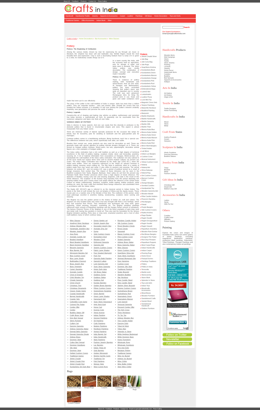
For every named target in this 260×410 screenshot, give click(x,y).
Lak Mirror (145, 151)
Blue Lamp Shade (77, 258)
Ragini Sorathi (147, 218)
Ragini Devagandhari (149, 221)
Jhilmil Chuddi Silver (149, 56)
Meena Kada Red (148, 143)
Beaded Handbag (76, 240)
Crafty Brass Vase (76, 315)
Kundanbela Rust (148, 83)
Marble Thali (146, 127)
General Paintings (100, 318)
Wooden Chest (99, 240)
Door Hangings (123, 261)
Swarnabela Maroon (125, 299)
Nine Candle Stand (125, 283)
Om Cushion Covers (149, 176)
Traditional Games (72, 20)
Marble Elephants (148, 116)
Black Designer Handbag (79, 245)
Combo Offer (74, 307)
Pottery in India (147, 267)
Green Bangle (99, 294)
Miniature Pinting (124, 351)
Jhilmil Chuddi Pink (77, 361)
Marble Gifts (146, 124)
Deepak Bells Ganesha (78, 332)
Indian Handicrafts (148, 248)
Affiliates (167, 219)
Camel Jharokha (76, 269)
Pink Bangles (146, 202)
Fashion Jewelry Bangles (103, 342)
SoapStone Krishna (149, 67)
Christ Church (75, 283)
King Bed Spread (76, 318)
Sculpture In (169, 147)
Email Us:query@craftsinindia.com (140, 409)
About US (67, 1)
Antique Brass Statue (126, 242)
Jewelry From (170, 162)
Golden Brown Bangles (102, 286)
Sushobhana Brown (125, 291)
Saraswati (121, 231)
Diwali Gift (168, 187)
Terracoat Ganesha (125, 305)
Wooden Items (169, 55)
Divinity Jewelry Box (101, 223)
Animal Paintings (100, 332)
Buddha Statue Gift (77, 313)
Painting (167, 65)
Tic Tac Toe (122, 315)
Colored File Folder (77, 305)
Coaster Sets (75, 299)
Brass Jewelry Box (77, 264)
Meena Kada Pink (148, 140)
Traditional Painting (125, 269)
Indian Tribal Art (100, 348)
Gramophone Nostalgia (102, 291)
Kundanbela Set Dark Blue (80, 367)
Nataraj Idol (146, 167)
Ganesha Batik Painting (103, 258)
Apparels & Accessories (109, 16)
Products (84, 1)
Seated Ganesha (124, 240)
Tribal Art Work (123, 326)
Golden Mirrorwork (101, 353)
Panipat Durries (147, 259)
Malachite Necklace (149, 108)
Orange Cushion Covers (127, 288)
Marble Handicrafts (148, 119)
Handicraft (69, 16)
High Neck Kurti (100, 305)
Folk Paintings (99, 361)
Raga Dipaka (146, 215)
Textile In (167, 103)
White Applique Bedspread (128, 334)
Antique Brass (75, 337)
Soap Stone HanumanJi (103, 302)
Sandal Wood (147, 301)
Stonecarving (146, 275)
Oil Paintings (98, 321)
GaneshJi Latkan (100, 261)
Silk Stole (73, 348)
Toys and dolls (147, 283)
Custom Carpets (74, 403)
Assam (166, 139)
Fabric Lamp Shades (102, 250)
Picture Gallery (169, 221)
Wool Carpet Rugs (101, 367)
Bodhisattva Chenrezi (78, 261)
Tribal (166, 168)
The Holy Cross (123, 310)
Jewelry (95, 16)
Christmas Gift (169, 185)
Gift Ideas (148, 16)
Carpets (104, 388)
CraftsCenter (168, 217)
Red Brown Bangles (149, 234)
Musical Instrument (148, 159)
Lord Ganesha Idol (101, 264)
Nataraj (144, 165)
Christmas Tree (75, 286)
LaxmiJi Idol (146, 92)
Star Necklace (123, 277)
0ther (110, 20)
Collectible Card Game (78, 302)
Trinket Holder (147, 148)
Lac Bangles (98, 345)
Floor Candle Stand (125, 280)
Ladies (166, 200)
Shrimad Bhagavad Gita (127, 258)
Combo (72, 310)
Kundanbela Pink (148, 81)
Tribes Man (122, 329)
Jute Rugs (145, 65)
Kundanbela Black (148, 70)
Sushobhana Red (124, 294)
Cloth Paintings (99, 323)
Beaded (167, 170)
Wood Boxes (146, 293)
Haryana (167, 141)
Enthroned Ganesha (101, 242)
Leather (130, 16)
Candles (167, 74)
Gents (166, 202)
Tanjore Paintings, (148, 105)
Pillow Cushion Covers (102, 288)
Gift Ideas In (169, 179)
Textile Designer (170, 109)
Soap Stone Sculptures (126, 256)
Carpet (122, 16)
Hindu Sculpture (170, 152)
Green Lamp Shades (102, 296)
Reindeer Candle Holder (127, 221)
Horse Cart (98, 307)
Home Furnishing (124, 340)
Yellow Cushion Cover (150, 162)
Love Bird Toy (147, 100)
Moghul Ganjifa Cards (102, 356)
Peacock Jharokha (148, 199)
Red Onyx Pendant (148, 240)
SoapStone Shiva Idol (126, 253)
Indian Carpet (147, 250)
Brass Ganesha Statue (126, 245)
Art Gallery (168, 93)
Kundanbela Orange (149, 78)
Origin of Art (168, 97)
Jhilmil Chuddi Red (77, 364)
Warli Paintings (99, 340)
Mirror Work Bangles (149, 146)
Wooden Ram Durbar (149, 232)
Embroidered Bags (148, 89)
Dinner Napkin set (101, 221)
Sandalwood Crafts (149, 298)
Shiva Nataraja (147, 170)
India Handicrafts (100, 337)
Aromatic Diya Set (100, 229)
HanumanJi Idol (100, 299)
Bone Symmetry (76, 267)
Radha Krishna (147, 213)
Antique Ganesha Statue (79, 329)
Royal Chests (123, 229)
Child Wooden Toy (77, 277)
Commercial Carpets (119, 389)
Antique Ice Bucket (125, 359)
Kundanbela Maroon (149, 75)
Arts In (166, 87)
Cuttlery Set (74, 323)
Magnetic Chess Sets (149, 102)
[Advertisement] (113, 30)
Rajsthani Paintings (101, 329)
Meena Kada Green (149, 135)
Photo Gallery (102, 1)
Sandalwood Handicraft (146, 305)
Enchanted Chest (100, 237)
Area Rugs (74, 234)
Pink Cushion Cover (125, 237)
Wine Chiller (122, 361)
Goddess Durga (100, 275)
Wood (166, 122)
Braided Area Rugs (74, 388)
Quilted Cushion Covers (79, 353)
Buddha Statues (170, 156)
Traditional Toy (99, 359)
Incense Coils (99, 310)
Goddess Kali (99, 280)
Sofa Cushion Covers (102, 234)
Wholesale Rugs (124, 342)
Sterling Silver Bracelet (126, 286)
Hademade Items (170, 72)
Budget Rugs (89, 388)
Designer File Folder (149, 237)
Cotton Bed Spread (77, 342)
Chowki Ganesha (76, 280)
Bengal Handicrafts (77, 296)
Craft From (168, 131)
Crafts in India (72, 39)
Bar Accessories (101, 39)
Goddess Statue (100, 277)
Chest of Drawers (76, 275)
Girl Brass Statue (100, 272)
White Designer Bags (126, 337)
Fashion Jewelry (170, 173)
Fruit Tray (97, 256)
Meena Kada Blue (148, 129)
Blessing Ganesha (77, 248)
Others (166, 210)
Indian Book (101, 20)
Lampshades (146, 94)
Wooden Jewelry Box (78, 231)
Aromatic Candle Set (78, 237)
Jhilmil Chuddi (75, 359)
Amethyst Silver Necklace (79, 223)
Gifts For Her (168, 204)
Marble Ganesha (148, 121)
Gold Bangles (99, 351)
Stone (166, 124)
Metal (166, 126)
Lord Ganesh (122, 302)
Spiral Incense (99, 313)
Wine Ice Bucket (124, 356)
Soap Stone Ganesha (102, 267)
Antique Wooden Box (78, 226)
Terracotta (145, 269)
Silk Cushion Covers (125, 223)
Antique (167, 82)
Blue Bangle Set (76, 250)
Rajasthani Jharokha (149, 229)
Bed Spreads (169, 78)
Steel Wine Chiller (124, 367)
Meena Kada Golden (149, 132)
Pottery (144, 264)
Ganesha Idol (99, 245)
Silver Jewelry (169, 63)
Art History (168, 95)
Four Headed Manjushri (103, 253)
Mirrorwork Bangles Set (79, 253)
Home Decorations (86, 39)
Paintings (139, 16)
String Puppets (75, 321)
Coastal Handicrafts (77, 294)
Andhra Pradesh (170, 137)
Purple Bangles (147, 207)
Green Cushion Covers (126, 250)
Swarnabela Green (125, 296)
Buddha (167, 76)
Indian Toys (146, 286)
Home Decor (146, 256)
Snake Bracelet (123, 272)
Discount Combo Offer (126, 307)
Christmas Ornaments (78, 288)
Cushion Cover (123, 264)
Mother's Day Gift (170, 189)
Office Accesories (88, 20)
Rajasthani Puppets (149, 242)
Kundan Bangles (100, 283)
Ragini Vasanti (147, 226)
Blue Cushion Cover (77, 256)
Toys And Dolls (123, 348)
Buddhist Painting (148, 111)
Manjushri (145, 113)
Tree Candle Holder (125, 321)
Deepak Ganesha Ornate (79, 334)
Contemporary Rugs (134, 389)
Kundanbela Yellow (149, 86)
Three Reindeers (124, 313)
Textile (166, 61)
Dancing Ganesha (77, 326)
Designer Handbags (77, 345)
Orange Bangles (148, 183)
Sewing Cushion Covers (103, 248)
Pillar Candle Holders (149, 196)
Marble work (146, 272)
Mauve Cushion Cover (126, 234)
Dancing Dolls (123, 323)
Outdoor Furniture (148, 308)
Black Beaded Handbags (79, 242)
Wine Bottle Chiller (125, 364)
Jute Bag (145, 59)
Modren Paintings (100, 326)
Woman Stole (99, 364)
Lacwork (167, 67)
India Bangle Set (100, 334)
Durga (96, 231)
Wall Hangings (169, 57)
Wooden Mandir (147, 194)
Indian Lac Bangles (149, 154)
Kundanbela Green (149, 73)
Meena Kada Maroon (149, 138)
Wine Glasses (114, 39)
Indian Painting (99, 315)
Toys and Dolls (175, 16)
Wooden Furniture (148, 296)
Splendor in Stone (124, 332)
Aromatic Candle (76, 272)
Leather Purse (147, 97)
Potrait (144, 204)
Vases (166, 59)
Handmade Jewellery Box (79, 229)
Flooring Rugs (147, 253)
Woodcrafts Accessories (146, 289)
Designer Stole (75, 340)
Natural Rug (146, 173)
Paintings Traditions (149, 261)
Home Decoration (160, 16)
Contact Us (92, 1)
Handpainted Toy (148, 188)
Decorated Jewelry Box (102, 226)
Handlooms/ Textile (83, 16)
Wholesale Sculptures (126, 345)
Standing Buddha (124, 275)
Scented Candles (148, 186)
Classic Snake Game (78, 291)
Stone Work (146, 278)
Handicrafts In (170, 116)
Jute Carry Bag (147, 62)
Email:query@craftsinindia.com (173, 34)
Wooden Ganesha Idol (150, 191)
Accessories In (170, 194)
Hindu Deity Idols (100, 269)
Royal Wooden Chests (126, 226)
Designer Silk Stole (125, 267)
